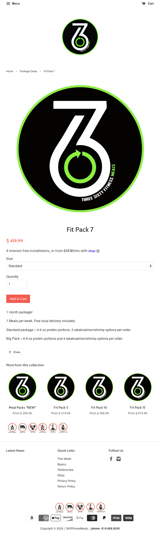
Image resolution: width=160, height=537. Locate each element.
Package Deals (28, 71)
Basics (62, 464)
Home (9, 71)
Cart (150, 3)
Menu (15, 3)
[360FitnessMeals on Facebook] (111, 459)
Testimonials (66, 470)
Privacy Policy (67, 481)
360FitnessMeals (77, 528)
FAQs (61, 475)
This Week (64, 458)
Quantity (12, 276)
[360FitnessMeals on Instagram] (118, 459)
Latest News (15, 451)
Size (9, 258)
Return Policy (66, 486)
